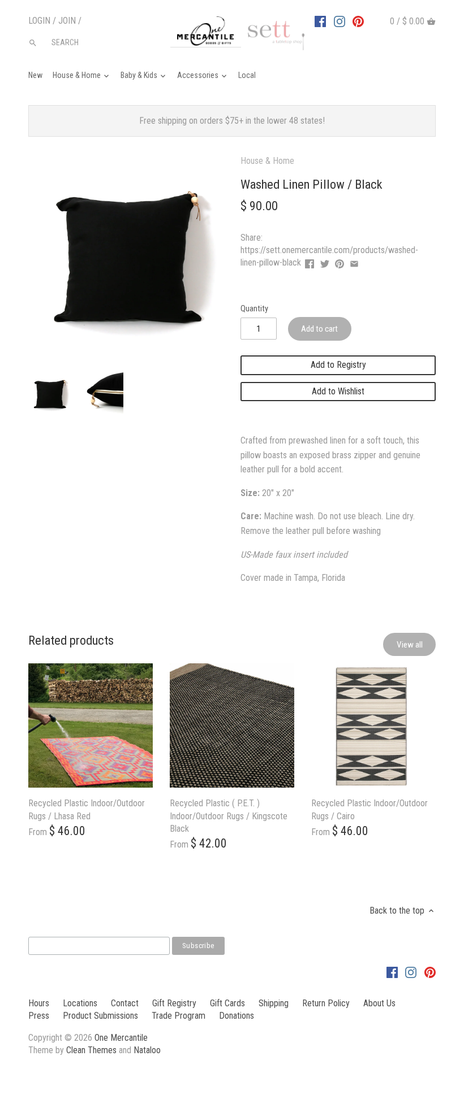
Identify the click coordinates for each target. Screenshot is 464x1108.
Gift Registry (174, 1003)
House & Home (267, 160)
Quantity (254, 309)
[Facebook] (320, 21)
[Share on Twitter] (324, 261)
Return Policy (326, 1003)
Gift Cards (227, 1003)
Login (39, 20)
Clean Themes (91, 1050)
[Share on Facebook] (309, 261)
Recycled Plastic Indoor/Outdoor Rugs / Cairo (369, 809)
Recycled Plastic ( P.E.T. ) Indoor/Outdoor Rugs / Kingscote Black (228, 816)
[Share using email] (354, 261)
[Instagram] (339, 21)
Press (38, 1015)
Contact (125, 1003)
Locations (80, 1003)
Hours (38, 1003)
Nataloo (147, 1050)
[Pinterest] (358, 21)
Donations (236, 1015)
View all (410, 645)
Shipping (274, 1003)
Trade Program (178, 1015)
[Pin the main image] (339, 261)
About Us (379, 1003)
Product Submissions (100, 1015)
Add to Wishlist (338, 391)
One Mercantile (121, 1037)
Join (67, 20)
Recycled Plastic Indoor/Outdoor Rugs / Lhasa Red (86, 809)
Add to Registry (338, 364)
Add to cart (319, 329)
